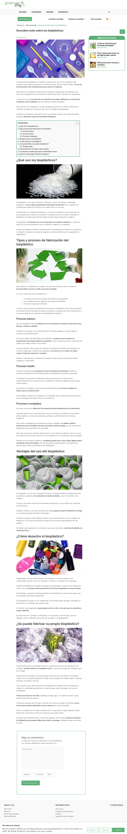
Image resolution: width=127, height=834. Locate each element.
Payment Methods (10, 816)
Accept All (118, 830)
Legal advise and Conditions (64, 816)
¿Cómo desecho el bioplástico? (30, 141)
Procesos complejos (30, 136)
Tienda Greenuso (25, 19)
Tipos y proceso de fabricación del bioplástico (35, 129)
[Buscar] (122, 31)
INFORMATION (62, 805)
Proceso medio (28, 134)
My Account (59, 809)
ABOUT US (9, 805)
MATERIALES (63, 12)
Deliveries (7, 811)
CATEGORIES (116, 805)
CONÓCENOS (36, 12)
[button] (109, 12)
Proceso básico (28, 131)
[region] (63, 828)
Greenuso (20, 25)
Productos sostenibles (76, 19)
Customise (92, 830)
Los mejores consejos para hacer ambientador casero (38, 151)
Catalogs (58, 814)
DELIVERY (22, 12)
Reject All (105, 830)
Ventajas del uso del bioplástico (30, 139)
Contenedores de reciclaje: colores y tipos (34, 149)
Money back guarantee (11, 814)
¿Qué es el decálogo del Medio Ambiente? (34, 154)
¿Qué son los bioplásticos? (28, 126)
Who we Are (8, 809)
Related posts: (28, 146)
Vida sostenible (96, 19)
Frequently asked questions (64, 811)
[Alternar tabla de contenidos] (76, 123)
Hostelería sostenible (56, 19)
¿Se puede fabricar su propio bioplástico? (34, 144)
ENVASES (49, 12)
